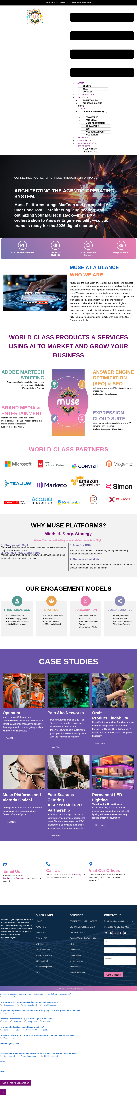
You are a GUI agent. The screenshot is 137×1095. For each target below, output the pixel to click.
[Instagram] (115, 933)
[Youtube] (125, 933)
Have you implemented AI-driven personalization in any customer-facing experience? (39, 1053)
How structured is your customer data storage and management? (30, 1002)
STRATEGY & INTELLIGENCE (83, 921)
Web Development (44, 967)
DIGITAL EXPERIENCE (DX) (95, 111)
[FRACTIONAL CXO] (17, 601)
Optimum (11, 713)
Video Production (77, 972)
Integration (32, 1021)
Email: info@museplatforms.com (118, 921)
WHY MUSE (41, 938)
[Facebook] (111, 933)
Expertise (17, 1021)
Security (46, 1021)
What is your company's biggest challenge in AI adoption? (27, 1019)
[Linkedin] (106, 933)
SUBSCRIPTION (86, 609)
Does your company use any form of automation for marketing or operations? (35, 994)
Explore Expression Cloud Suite (108, 429)
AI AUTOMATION (77, 932)
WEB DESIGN (92, 135)
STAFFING (51, 609)
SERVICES (41, 932)
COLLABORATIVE (119, 609)
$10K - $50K (31, 1030)
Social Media (75, 955)
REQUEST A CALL (91, 152)
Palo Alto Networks (65, 713)
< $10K (17, 1030)
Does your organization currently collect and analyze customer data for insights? (37, 1035)
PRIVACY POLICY (44, 955)
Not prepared (9, 1056)
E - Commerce (76, 961)
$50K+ (46, 1030)
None (5, 1030)
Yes (5, 997)
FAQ (38, 972)
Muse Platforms (77, 989)
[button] (102, 45)
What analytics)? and (9, 1043)
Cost (5, 1021)
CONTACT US (42, 961)
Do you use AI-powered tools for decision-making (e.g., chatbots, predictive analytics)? (40, 1010)
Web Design (75, 967)
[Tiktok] (120, 933)
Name (3, 1062)
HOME (39, 921)
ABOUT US (41, 927)
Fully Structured (49, 1005)
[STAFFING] (51, 601)
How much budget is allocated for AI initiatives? (22, 1027)
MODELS (40, 944)
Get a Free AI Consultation (15, 1083)
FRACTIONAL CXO (17, 609)
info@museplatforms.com (14, 878)
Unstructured (8, 1005)
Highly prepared (51, 1056)
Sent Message (113, 975)
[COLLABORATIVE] (120, 601)
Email (3, 1071)
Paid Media (75, 949)
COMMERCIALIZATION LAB (83, 938)
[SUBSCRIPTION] (86, 601)
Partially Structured (29, 1005)
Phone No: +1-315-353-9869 (116, 927)
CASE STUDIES (43, 949)
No (14, 997)
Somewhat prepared (29, 1056)
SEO (72, 944)
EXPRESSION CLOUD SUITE (90, 104)
